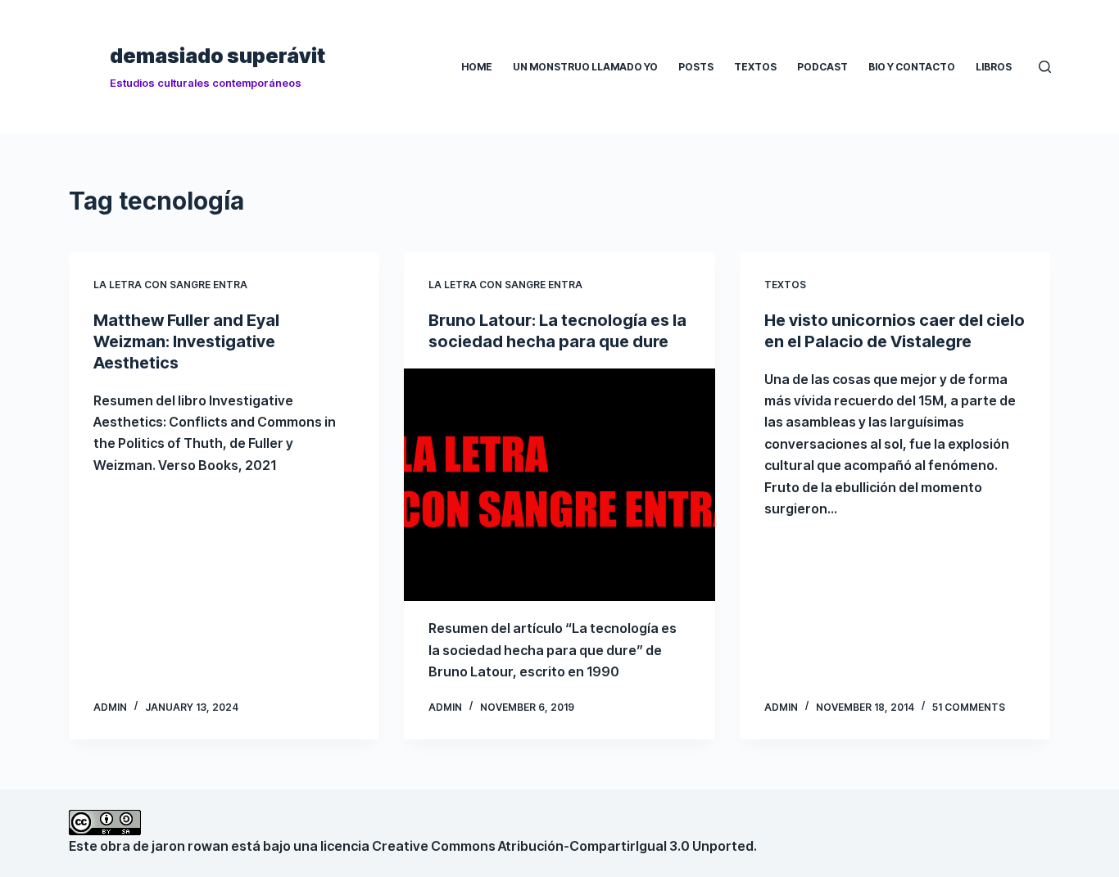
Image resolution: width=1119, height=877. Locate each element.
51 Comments (968, 707)
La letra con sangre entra (170, 284)
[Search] (1045, 67)
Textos (755, 67)
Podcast (822, 67)
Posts (696, 67)
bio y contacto (911, 67)
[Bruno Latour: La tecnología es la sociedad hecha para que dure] (559, 485)
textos (785, 284)
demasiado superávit (217, 55)
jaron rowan (190, 846)
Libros (994, 67)
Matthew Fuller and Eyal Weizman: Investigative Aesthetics (186, 341)
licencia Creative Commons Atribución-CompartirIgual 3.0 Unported (537, 846)
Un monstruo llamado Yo (585, 67)
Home (476, 67)
